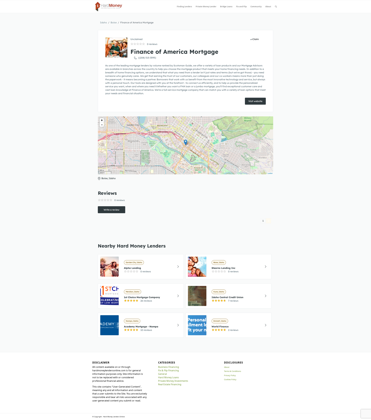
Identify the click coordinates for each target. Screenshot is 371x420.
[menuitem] (184, 6)
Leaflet (270, 173)
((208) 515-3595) (147, 57)
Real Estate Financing (169, 384)
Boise (114, 22)
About (226, 367)
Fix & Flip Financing (168, 370)
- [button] (102, 125)
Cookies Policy (230, 379)
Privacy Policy (230, 375)
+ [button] (102, 120)
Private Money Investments (173, 380)
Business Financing (168, 367)
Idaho (103, 22)
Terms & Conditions (232, 371)
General (162, 374)
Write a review (111, 209)
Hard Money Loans (168, 377)
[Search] (276, 6)
